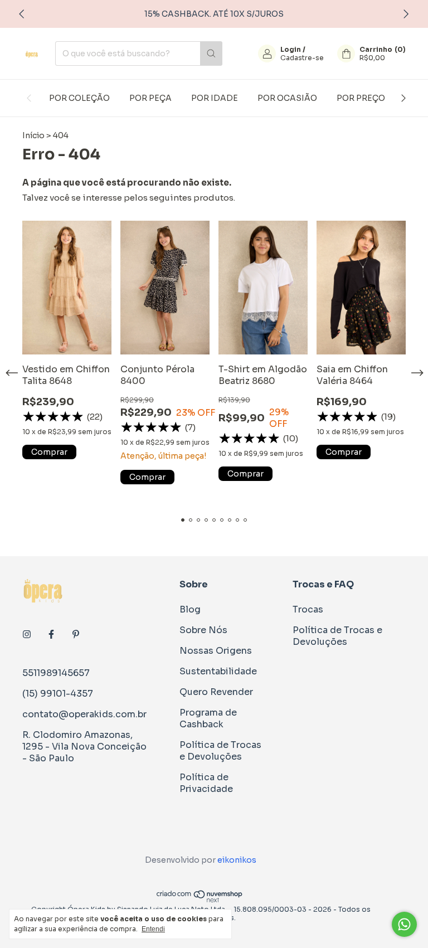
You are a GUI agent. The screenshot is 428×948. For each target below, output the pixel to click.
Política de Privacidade (206, 783)
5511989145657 (56, 673)
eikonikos (236, 860)
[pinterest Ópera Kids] (75, 634)
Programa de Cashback (208, 718)
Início (33, 135)
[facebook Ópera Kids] (51, 634)
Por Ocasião (287, 98)
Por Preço (361, 98)
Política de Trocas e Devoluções (220, 750)
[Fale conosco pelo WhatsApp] (404, 924)
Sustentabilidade (218, 671)
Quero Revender (216, 692)
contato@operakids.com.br (84, 714)
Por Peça (150, 98)
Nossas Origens (215, 651)
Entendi (153, 929)
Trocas (308, 609)
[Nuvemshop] (200, 900)
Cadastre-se (302, 58)
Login (290, 49)
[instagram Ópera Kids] (26, 634)
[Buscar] (211, 53)
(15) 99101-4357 (57, 693)
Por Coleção (79, 98)
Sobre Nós (203, 630)
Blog (190, 609)
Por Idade (214, 98)
